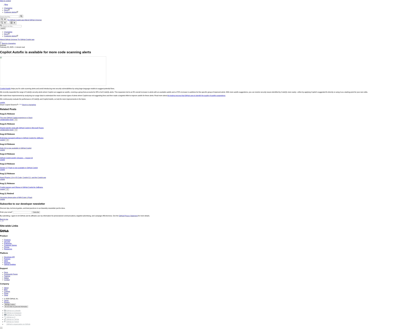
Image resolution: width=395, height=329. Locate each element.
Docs (6, 34)
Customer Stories (10, 245)
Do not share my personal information (16, 306)
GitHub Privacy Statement (128, 216)
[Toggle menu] (12, 23)
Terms (6, 300)
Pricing (6, 247)
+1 (16, 120)
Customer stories (10, 36)
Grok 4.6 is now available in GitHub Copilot (15, 148)
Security (7, 242)
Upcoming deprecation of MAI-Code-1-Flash (16, 197)
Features (7, 240)
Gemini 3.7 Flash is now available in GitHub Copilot (19, 168)
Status (6, 278)
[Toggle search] (3, 19)
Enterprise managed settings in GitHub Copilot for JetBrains (21, 138)
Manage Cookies (10, 304)
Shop (6, 295)
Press (6, 293)
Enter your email (6, 212)
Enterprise (8, 243)
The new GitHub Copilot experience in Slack (16, 118)
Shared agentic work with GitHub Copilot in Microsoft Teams (22, 128)
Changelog (8, 32)
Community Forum (11, 274)
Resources (8, 249)
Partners (7, 259)
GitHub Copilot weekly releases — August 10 (16, 158)
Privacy (7, 302)
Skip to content (5, 1)
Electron (7, 262)
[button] (10, 105)
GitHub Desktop (10, 264)
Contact (7, 280)
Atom (6, 261)
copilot (2, 102)
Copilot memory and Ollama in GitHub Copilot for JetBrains (21, 187)
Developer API (9, 257)
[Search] (21, 16)
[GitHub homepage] (2, 4)
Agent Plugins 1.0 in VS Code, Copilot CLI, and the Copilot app (23, 177)
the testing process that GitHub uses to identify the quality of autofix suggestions (196, 95)
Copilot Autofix (5, 88)
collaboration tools (6, 120)
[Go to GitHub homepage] (4, 232)
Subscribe (36, 212)
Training (7, 276)
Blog (6, 4)
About (6, 288)
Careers (7, 291)
